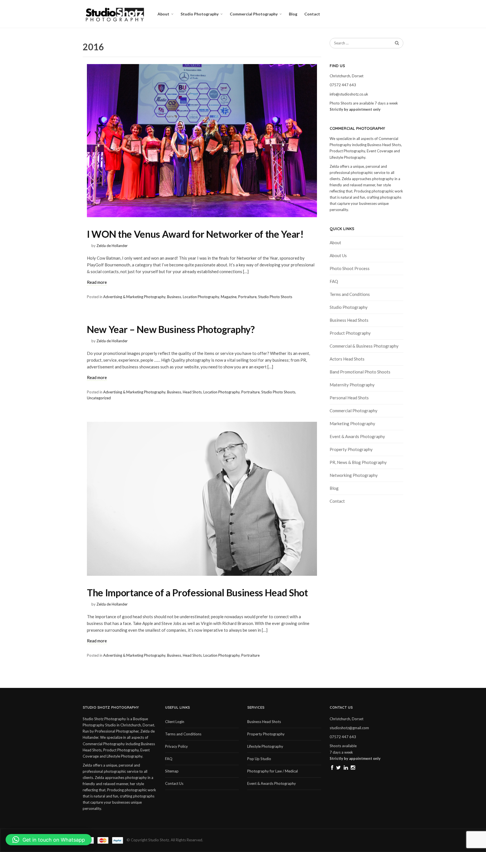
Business (174, 296)
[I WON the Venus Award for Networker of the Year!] (202, 140)
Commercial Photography (254, 14)
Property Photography (351, 449)
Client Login (174, 721)
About (163, 14)
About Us (338, 255)
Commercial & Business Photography (364, 345)
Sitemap (172, 771)
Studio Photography (200, 14)
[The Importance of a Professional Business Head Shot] (202, 498)
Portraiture (247, 296)
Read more (97, 282)
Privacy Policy (176, 746)
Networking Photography (354, 475)
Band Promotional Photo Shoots (360, 371)
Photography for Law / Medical (272, 771)
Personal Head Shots (349, 397)
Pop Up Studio (259, 758)
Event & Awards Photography (357, 436)
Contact (312, 14)
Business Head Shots (349, 320)
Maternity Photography (352, 384)
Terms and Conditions (350, 294)
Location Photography (201, 296)
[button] (49, 839)
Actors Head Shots (347, 358)
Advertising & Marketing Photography (134, 296)
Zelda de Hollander (112, 245)
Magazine (229, 296)
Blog (293, 14)
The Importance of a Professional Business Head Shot (197, 592)
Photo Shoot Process (350, 268)
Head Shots (192, 392)
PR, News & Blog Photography (358, 462)
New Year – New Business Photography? (171, 329)
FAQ (334, 281)
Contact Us (174, 783)
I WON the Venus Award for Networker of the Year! (195, 234)
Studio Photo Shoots (275, 296)
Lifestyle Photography (265, 746)
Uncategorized (99, 398)
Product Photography (350, 333)
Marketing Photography (352, 423)
